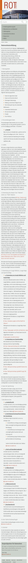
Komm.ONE (9, 562)
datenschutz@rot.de (19, 411)
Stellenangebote (6, 31)
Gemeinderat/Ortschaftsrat (9, 34)
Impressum (13, 560)
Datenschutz (8, 560)
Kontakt (3, 560)
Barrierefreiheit (19, 560)
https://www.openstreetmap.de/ (12, 346)
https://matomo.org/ (21, 197)
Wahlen (5, 38)
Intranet (14, 562)
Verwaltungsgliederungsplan (9, 27)
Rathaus (6, 42)
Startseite (2, 42)
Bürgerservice (6, 36)
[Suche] (22, 22)
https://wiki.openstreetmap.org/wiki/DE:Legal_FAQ (15, 371)
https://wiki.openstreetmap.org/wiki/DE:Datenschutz (16, 367)
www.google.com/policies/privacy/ (12, 337)
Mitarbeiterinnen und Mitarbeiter (10, 29)
